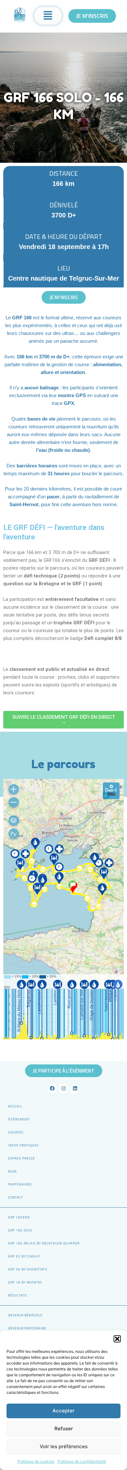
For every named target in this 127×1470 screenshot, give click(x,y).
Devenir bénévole (25, 1315)
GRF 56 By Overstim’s (27, 1269)
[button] (117, 1339)
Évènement (19, 1119)
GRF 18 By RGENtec (25, 1282)
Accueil (15, 1106)
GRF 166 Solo (20, 1230)
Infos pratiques (23, 1145)
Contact (15, 1197)
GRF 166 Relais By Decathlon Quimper (43, 1243)
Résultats (17, 1295)
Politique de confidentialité (82, 1461)
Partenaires (20, 1184)
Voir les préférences (64, 1446)
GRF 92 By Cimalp (24, 1256)
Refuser (63, 1428)
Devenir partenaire (27, 1328)
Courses (15, 1132)
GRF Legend (19, 1217)
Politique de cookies (36, 1461)
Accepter (63, 1411)
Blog (12, 1171)
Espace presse (21, 1158)
